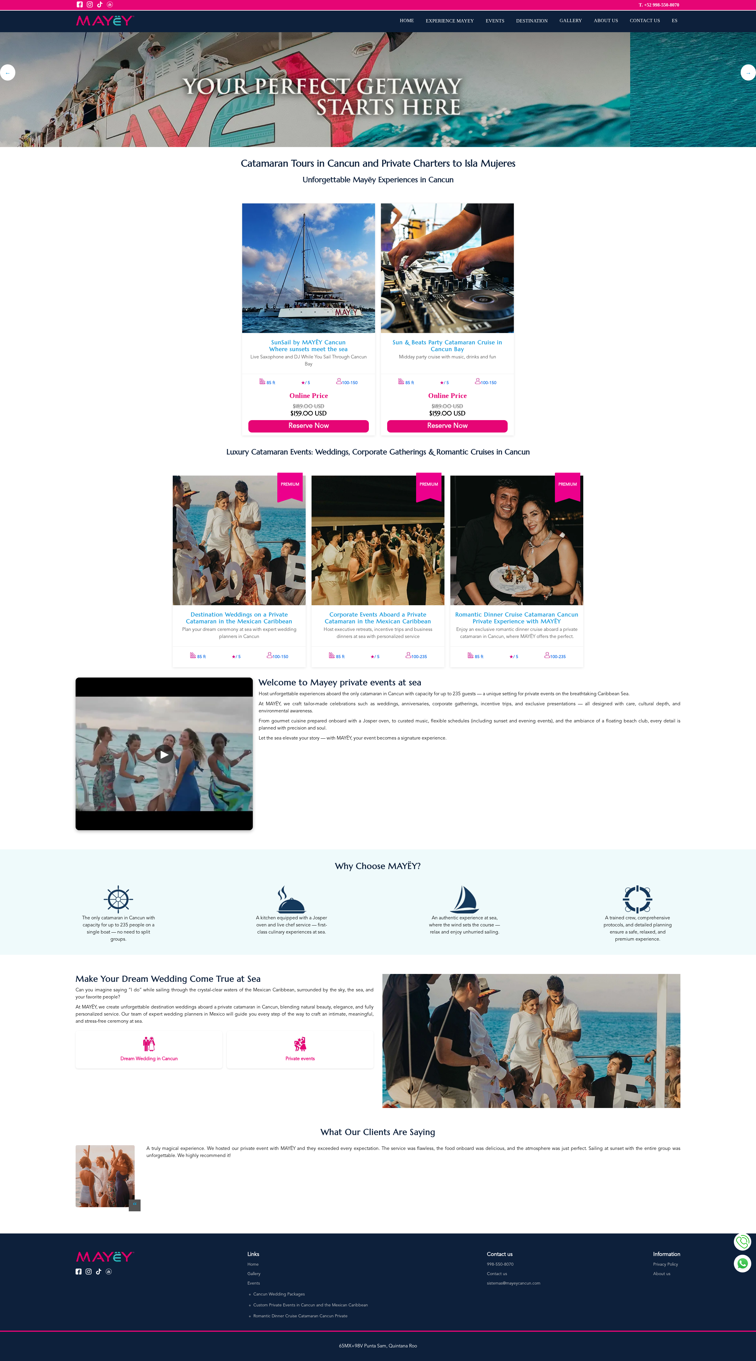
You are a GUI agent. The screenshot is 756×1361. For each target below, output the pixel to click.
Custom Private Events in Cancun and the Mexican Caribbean (310, 1305)
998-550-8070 (500, 1264)
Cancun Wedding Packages (279, 1294)
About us (661, 1274)
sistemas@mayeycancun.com (513, 1283)
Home (253, 1264)
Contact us (497, 1274)
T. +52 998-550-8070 (659, 4)
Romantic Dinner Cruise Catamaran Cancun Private (300, 1316)
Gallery (253, 1274)
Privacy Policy (665, 1264)
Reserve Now (309, 426)
